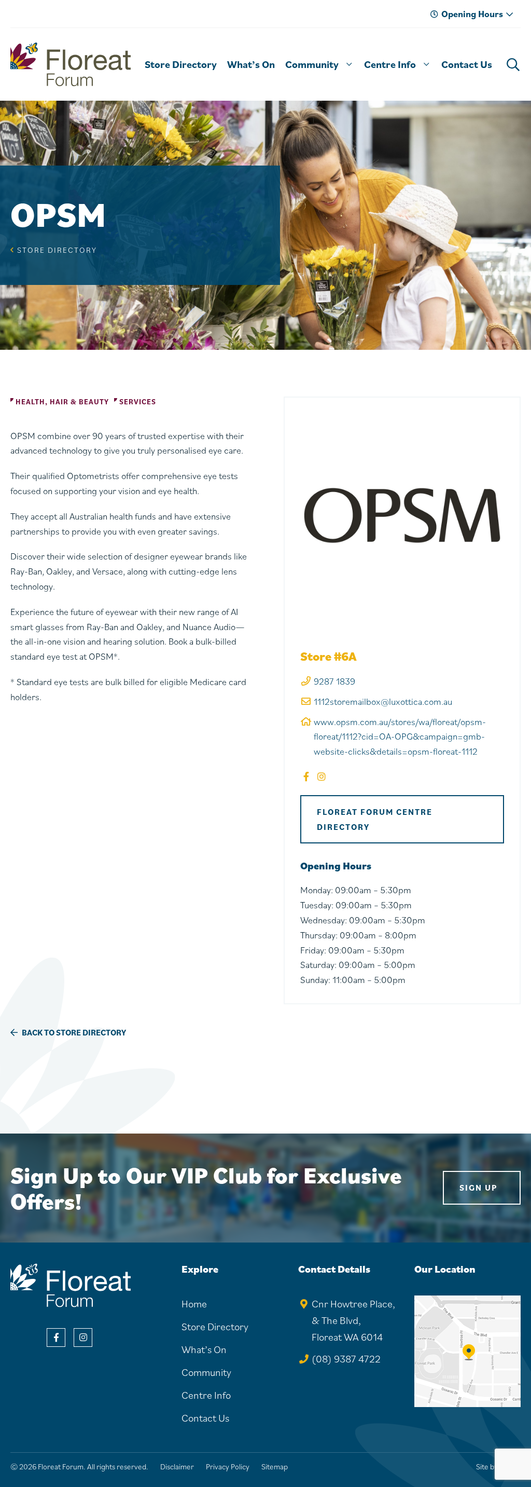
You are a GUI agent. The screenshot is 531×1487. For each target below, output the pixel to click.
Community (206, 1372)
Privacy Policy (227, 1466)
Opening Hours (472, 14)
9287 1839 (334, 681)
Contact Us (205, 1418)
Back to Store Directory (73, 1032)
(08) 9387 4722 (346, 1359)
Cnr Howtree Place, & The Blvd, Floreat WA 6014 (353, 1320)
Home (194, 1304)
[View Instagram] (83, 1337)
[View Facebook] (56, 1337)
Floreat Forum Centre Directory (374, 819)
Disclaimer (177, 1466)
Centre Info (206, 1395)
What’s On (204, 1349)
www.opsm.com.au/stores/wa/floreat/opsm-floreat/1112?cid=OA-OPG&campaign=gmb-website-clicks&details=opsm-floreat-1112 (400, 737)
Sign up (478, 1187)
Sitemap (274, 1466)
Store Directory (57, 250)
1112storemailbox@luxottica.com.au (383, 701)
